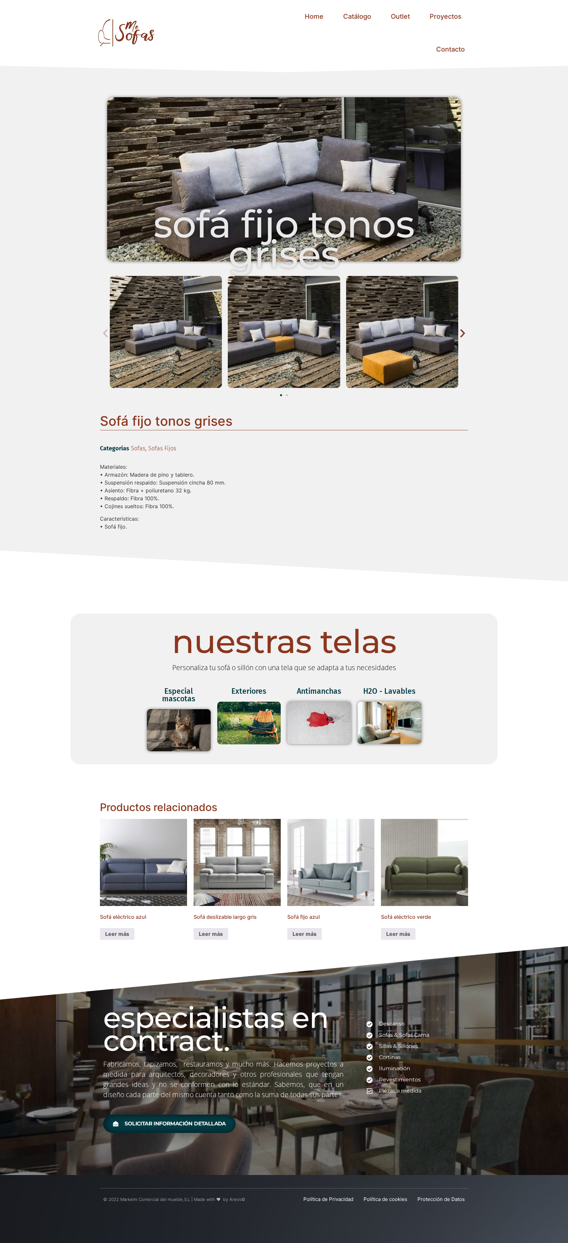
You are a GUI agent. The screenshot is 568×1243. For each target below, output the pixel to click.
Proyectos (446, 16)
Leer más (117, 934)
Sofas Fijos (162, 448)
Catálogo (357, 16)
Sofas (138, 448)
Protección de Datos (441, 1199)
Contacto (450, 49)
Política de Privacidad (328, 1199)
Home (314, 16)
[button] (105, 333)
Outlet (400, 16)
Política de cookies (385, 1199)
